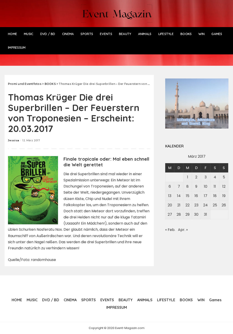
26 (224, 205)
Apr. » (183, 229)
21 (178, 205)
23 (196, 205)
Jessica (13, 140)
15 (187, 195)
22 (187, 205)
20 (170, 205)
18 (215, 195)
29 (187, 214)
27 (170, 214)
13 (169, 195)
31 (205, 214)
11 (215, 186)
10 (205, 186)
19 (223, 195)
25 (215, 205)
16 (196, 195)
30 (196, 214)
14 (179, 195)
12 (223, 186)
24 (205, 205)
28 (179, 214)
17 (205, 195)
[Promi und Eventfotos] (116, 14)
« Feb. (170, 229)
